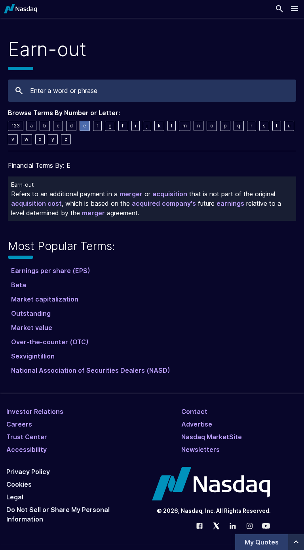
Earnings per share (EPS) (50, 271)
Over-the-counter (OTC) (50, 342)
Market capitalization (44, 299)
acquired (146, 203)
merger (131, 194)
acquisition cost (36, 203)
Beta (18, 285)
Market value (31, 328)
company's (179, 203)
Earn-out (22, 184)
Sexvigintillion (33, 356)
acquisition (169, 194)
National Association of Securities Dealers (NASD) (90, 370)
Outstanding (31, 313)
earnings (230, 203)
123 (15, 126)
